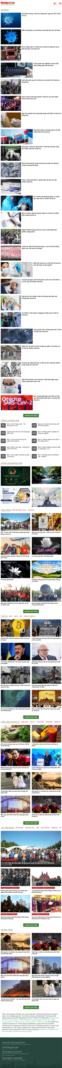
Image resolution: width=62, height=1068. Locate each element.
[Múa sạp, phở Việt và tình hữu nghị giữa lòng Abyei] (15, 804)
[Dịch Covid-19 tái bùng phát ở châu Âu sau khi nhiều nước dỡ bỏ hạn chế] (11, 103)
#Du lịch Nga (19, 827)
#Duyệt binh (9, 887)
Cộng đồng (6, 510)
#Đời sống (9, 914)
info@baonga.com (10, 1055)
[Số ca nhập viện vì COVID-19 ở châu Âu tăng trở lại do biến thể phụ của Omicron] (11, 53)
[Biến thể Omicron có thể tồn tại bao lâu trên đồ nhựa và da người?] (17, 269)
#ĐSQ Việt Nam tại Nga (19, 510)
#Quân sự (57, 722)
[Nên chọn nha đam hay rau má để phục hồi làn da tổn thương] (15, 733)
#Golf (3, 859)
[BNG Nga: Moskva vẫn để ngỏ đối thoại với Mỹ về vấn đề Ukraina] (46, 651)
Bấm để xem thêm (31, 415)
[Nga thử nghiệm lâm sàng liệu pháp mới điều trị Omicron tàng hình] (11, 120)
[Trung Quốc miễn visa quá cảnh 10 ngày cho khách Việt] (15, 780)
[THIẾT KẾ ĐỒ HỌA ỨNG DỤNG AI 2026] (15, 476)
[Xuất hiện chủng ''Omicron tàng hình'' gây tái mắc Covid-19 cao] (11, 20)
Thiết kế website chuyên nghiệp (12, 1058)
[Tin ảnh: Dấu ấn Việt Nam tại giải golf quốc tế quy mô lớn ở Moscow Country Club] (15, 522)
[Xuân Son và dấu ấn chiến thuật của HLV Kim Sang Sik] (46, 804)
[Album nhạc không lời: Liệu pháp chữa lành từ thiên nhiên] (46, 475)
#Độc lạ (32, 722)
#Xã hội (3, 914)
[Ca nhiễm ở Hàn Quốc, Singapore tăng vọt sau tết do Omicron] (11, 319)
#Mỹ (21, 616)
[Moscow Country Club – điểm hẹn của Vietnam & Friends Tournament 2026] (46, 522)
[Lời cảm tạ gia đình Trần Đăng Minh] (46, 545)
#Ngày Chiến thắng (49, 887)
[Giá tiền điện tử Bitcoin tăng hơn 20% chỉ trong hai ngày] (15, 628)
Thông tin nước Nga (10, 420)
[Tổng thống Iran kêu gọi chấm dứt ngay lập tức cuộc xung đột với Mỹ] (46, 628)
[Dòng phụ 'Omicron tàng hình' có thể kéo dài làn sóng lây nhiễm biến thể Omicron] (11, 153)
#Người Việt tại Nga (12, 859)
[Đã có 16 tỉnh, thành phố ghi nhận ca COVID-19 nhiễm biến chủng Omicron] (11, 219)
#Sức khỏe (40, 722)
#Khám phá (16, 887)
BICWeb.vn (23, 1059)
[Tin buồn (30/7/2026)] (15, 569)
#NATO (16, 616)
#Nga (10, 616)
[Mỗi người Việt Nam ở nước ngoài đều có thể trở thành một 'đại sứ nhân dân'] (15, 592)
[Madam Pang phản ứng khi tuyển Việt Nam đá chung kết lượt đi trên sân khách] (15, 757)
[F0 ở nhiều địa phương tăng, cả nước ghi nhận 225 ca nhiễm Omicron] (17, 203)
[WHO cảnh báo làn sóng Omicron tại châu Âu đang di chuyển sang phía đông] (11, 169)
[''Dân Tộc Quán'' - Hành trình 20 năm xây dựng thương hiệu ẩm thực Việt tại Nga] (46, 497)
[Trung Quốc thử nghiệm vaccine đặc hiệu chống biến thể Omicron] (17, 70)
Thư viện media (7, 828)
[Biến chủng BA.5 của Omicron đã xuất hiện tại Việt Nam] (11, 36)
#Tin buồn (31, 510)
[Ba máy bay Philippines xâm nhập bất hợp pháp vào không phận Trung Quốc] (15, 698)
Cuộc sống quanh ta (10, 722)
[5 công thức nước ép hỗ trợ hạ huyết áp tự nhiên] (46, 733)
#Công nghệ (24, 722)
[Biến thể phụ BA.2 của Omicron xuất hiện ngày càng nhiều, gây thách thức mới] (11, 386)
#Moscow (54, 827)
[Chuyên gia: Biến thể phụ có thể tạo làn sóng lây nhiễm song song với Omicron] (11, 369)
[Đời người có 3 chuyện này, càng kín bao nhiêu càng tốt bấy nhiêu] (46, 780)
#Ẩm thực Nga (29, 827)
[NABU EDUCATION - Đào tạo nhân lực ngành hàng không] (15, 495)
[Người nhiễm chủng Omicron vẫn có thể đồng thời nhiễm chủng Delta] (11, 236)
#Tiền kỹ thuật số (29, 616)
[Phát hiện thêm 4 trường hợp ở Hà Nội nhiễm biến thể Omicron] (17, 136)
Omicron (5, 10)
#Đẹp (37, 827)
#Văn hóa (35, 914)
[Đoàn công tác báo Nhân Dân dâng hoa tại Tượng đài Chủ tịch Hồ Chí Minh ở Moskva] (46, 592)
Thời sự (4, 616)
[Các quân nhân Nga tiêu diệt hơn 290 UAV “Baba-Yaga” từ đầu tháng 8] (46, 675)
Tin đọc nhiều (7, 930)
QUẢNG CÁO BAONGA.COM (11, 463)
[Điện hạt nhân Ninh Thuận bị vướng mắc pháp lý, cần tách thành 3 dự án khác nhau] (46, 698)
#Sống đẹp (49, 722)
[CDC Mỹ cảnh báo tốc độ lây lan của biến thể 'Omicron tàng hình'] (11, 86)
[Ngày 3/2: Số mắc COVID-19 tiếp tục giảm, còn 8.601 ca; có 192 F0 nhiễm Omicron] (11, 352)
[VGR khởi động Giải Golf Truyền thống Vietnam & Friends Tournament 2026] (46, 569)
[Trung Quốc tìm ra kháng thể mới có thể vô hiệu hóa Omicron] (17, 336)
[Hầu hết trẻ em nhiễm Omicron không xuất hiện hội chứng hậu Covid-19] (11, 302)
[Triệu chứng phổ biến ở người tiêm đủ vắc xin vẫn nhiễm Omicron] (11, 186)
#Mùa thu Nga (45, 827)
